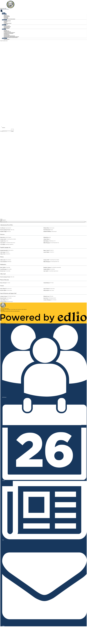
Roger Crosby (46, 250)
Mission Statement (6, 15)
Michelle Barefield (4, 250)
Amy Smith (2, 242)
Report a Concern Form (7, 26)
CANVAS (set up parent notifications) (9, 32)
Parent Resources (6, 34)
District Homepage (6, 39)
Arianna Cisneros (3, 296)
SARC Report (6, 17)
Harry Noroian (3, 282)
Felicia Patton (46, 290)
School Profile (6, 18)
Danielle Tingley (3, 231)
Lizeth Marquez (3, 269)
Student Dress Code (7, 27)
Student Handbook (6, 28)
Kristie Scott (2, 270)
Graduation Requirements (7, 23)
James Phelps (3, 299)
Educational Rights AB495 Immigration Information (11, 36)
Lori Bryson (2, 227)
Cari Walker (2, 244)
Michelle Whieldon (47, 231)
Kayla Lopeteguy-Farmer (5, 229)
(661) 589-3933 (18, 309)
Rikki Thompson (47, 242)
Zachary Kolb (3, 239)
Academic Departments (7, 20)
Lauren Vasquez (3, 301)
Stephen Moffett (47, 269)
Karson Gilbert (3, 290)
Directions (5, 14)
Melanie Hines (46, 227)
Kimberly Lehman (47, 267)
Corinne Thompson (47, 299)
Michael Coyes (46, 296)
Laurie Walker (46, 252)
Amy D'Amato (46, 288)
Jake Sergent (2, 252)
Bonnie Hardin (3, 298)
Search (1, 131)
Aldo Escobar (3, 259)
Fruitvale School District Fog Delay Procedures (11, 37)
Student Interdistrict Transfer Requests (9, 35)
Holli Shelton (46, 240)
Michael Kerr (46, 237)
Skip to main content (3, 8)
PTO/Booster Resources (7, 31)
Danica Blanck (3, 288)
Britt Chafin (2, 267)
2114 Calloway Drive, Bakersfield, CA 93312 (7, 309)
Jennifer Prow (3, 240)
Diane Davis (2, 237)
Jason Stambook (3, 261)
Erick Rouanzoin (47, 229)
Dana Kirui (46, 298)
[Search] (86, 221)
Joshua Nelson (46, 239)
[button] (4, 19)
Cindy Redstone (47, 282)
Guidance (5, 22)
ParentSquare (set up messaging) (8, 33)
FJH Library (6, 21)
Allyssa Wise (2, 253)
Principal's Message (7, 16)
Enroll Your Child (6, 30)
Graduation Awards (7, 25)
